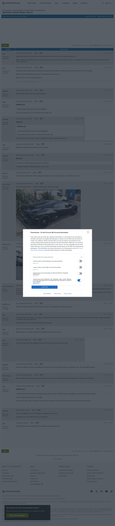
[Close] (88, 232)
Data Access (57, 293)
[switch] (79, 261)
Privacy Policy (68, 293)
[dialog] (57, 263)
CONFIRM (44, 287)
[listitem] (57, 257)
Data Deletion (47, 293)
